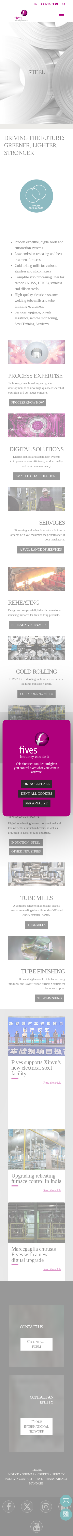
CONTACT (47, 4)
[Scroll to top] (66, 1526)
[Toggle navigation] (61, 15)
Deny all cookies (36, 793)
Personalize (36, 803)
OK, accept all (37, 784)
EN (35, 4)
